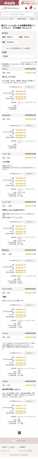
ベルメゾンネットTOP (7, 18)
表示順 (4, 52)
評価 (3, 42)
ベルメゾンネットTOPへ (25, 451)
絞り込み (5, 33)
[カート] (30, 8)
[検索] (35, 14)
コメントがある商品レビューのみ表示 (18, 48)
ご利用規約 (22, 447)
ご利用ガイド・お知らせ (8, 447)
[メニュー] (35, 8)
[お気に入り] (26, 8)
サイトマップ (5, 451)
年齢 (20, 37)
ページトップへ (21, 440)
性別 (3, 37)
